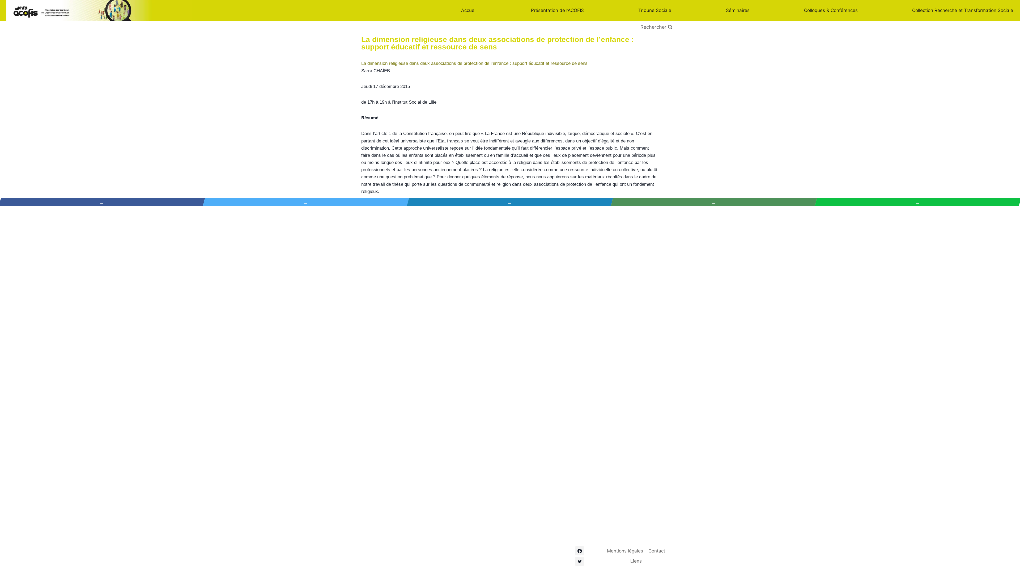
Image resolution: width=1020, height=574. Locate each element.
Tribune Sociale (654, 10)
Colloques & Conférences (831, 10)
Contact (656, 551)
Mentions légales (625, 551)
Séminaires (738, 10)
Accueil (469, 10)
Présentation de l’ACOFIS (557, 10)
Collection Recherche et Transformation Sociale (962, 10)
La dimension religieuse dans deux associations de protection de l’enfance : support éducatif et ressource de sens (474, 63)
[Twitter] (579, 561)
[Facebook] (579, 550)
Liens (636, 561)
